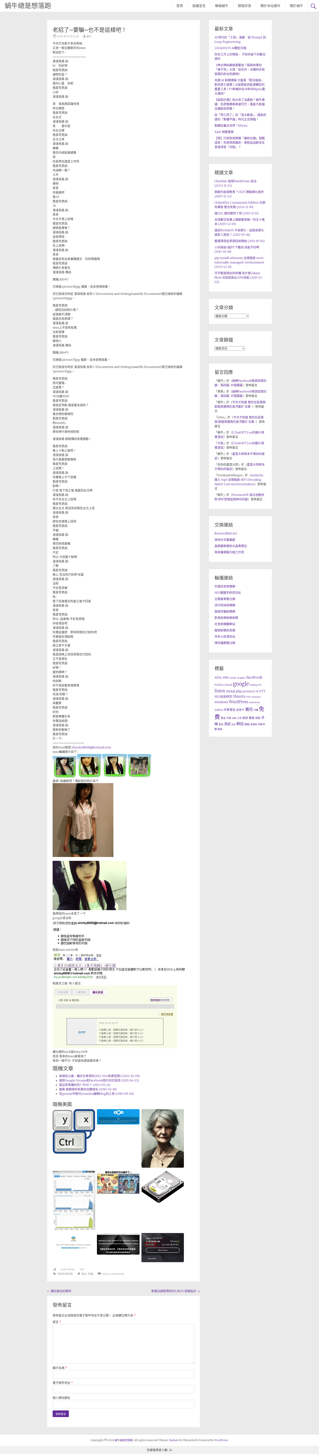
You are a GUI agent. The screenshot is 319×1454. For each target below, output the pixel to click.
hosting (253, 685)
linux (220, 690)
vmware (256, 696)
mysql (230, 691)
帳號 (245, 718)
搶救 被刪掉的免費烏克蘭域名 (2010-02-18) (88, 1089)
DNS (226, 677)
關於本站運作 (270, 6)
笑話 (233, 724)
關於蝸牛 (296, 6)
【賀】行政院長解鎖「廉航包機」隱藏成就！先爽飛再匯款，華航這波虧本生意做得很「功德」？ (240, 142)
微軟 (257, 718)
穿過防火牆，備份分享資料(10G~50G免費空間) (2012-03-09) (99, 1076)
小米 (239, 718)
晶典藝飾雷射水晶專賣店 (231, 546)
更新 (221, 724)
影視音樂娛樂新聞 (226, 618)
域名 (223, 718)
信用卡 (240, 709)
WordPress (238, 701)
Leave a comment (112, 1273)
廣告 (252, 718)
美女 (84, 1273)
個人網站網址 (61, 1398)
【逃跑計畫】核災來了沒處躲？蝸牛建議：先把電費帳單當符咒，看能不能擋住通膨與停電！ (240, 104)
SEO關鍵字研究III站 (228, 592)
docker (232, 678)
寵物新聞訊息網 (225, 630)
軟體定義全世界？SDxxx (231, 125)
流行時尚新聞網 (225, 605)
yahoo (219, 709)
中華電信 (229, 709)
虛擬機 (253, 724)
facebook (254, 677)
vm (248, 696)
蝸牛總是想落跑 (28, 6)
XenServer (254, 702)
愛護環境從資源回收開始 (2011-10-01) (240, 241)
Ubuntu (239, 696)
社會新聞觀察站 (225, 624)
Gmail (228, 684)
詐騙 (90, 1273)
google (241, 684)
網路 (247, 724)
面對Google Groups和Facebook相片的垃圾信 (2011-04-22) (99, 1080)
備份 (249, 709)
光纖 (256, 710)
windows (221, 702)
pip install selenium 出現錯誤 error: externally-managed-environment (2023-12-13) (239, 262)
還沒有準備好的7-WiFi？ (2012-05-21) (84, 1085)
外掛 (229, 718)
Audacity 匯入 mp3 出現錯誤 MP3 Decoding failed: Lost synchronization (239, 479)
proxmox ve (250, 691)
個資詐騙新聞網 (225, 611)
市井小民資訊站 (225, 636)
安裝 (234, 718)
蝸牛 (89, 36)
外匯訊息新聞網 (225, 586)
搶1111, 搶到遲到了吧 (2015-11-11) (237, 213)
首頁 (179, 6)
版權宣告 (199, 6)
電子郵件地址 (63, 1383)
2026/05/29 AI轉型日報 (230, 48)
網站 (240, 723)
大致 (220, 443)
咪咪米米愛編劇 (225, 539)
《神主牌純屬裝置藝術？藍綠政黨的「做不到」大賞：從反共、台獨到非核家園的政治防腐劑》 (240, 69)
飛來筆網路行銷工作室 (229, 552)
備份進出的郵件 (59, 1291)
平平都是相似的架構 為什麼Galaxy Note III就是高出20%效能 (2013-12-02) (239, 277)
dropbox (241, 678)
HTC (260, 685)
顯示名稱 (60, 1368)
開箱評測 (244, 6)
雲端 (219, 729)
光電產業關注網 (225, 599)
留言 (57, 1322)
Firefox (219, 684)
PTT (262, 691)
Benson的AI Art (226, 533)
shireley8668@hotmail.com (91, 747)
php (239, 691)
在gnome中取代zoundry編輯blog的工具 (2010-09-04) (96, 1093)
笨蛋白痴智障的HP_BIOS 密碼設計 (175, 1291)
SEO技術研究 (223, 696)
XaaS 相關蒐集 (224, 132)
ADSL (218, 677)
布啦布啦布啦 (65, 1273)
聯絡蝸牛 (221, 6)
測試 (227, 724)
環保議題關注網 (225, 643)
